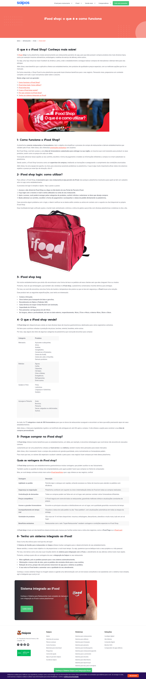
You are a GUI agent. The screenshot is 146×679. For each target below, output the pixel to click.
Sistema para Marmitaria (83, 660)
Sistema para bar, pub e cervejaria (85, 665)
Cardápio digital (109, 636)
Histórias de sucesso (52, 639)
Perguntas (49, 651)
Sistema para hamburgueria (83, 648)
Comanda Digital (109, 642)
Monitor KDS (108, 645)
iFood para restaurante (62, 3)
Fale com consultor (120, 3)
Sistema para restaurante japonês (85, 651)
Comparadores (104, 3)
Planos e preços (51, 642)
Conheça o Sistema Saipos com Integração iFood (73, 671)
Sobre (48, 636)
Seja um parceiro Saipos (53, 657)
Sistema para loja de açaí (83, 662)
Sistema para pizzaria (82, 645)
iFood (78, 3)
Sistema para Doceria (81, 657)
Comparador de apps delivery (113, 648)
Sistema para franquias (82, 642)
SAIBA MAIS (27, 609)
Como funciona (51, 645)
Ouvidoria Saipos (51, 660)
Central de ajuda (51, 654)
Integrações (27, 41)
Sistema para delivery (81, 639)
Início (18, 41)
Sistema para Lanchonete (83, 654)
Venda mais (89, 3)
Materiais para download (54, 648)
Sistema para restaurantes (83, 636)
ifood (34, 41)
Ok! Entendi (133, 676)
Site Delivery (108, 639)
